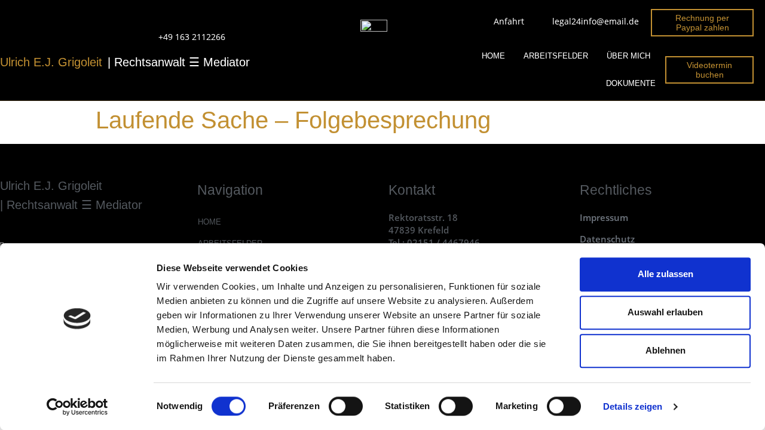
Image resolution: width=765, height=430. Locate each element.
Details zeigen (632, 406)
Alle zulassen (665, 274)
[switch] (346, 406)
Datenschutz (607, 239)
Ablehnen (665, 350)
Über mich (628, 55)
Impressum (604, 217)
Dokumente (631, 83)
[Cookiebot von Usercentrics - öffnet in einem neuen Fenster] (77, 407)
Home (493, 55)
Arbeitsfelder (556, 55)
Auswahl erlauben (665, 312)
